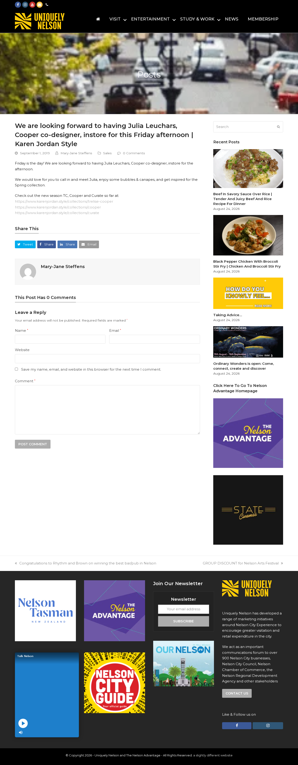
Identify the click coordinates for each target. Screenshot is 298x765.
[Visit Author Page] (28, 271)
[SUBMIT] (278, 126)
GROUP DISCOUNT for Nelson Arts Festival (241, 563)
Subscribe (183, 621)
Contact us (237, 693)
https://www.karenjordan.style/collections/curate (57, 213)
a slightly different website (213, 755)
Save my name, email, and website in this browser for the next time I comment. (91, 369)
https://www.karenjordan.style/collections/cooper (58, 207)
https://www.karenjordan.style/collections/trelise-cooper (64, 201)
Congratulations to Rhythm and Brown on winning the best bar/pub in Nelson (87, 563)
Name (21, 330)
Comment (25, 381)
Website (22, 350)
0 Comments (134, 153)
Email (115, 330)
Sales (107, 153)
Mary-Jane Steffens (76, 153)
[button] (25, 244)
